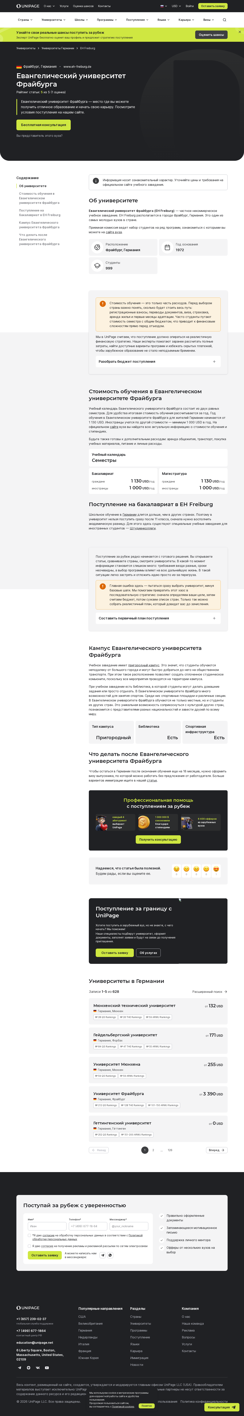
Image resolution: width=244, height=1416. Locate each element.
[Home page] (27, 6)
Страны (23, 19)
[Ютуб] (47, 1368)
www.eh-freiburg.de (77, 66)
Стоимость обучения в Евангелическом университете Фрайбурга (39, 198)
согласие (49, 1235)
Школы (79, 19)
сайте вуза (114, 232)
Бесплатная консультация (43, 125)
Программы (105, 19)
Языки (161, 19)
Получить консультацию (158, 839)
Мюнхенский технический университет (134, 1005)
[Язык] (164, 6)
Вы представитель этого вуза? (39, 135)
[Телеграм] (19, 1368)
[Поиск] (225, 20)
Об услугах (148, 953)
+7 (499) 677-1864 (31, 1331)
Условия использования (159, 1401)
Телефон (74, 1219)
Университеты (52, 19)
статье (152, 780)
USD (174, 6)
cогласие (47, 1246)
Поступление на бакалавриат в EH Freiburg (39, 212)
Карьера (185, 19)
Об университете (33, 186)
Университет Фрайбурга (118, 1093)
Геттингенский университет (122, 1123)
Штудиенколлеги (143, 528)
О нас (47, 6)
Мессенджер (117, 1219)
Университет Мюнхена (116, 1064)
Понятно (147, 1405)
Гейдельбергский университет (125, 1035)
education (34, 1342)
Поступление (135, 19)
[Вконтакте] (38, 1368)
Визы (206, 19)
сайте (114, 427)
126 (170, 1150)
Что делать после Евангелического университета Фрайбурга (39, 239)
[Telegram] (103, 1255)
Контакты (104, 6)
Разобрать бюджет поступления (127, 361)
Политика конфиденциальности (204, 1401)
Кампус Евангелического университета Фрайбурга (39, 225)
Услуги (64, 6)
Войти (190, 6)
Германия (104, 1011)
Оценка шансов (83, 6)
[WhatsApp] (110, 1255)
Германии (129, 514)
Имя (30, 1219)
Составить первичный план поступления (134, 618)
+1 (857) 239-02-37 (31, 1319)
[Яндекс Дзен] (29, 1368)
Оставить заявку (213, 6)
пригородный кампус (143, 665)
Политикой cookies (123, 1406)
